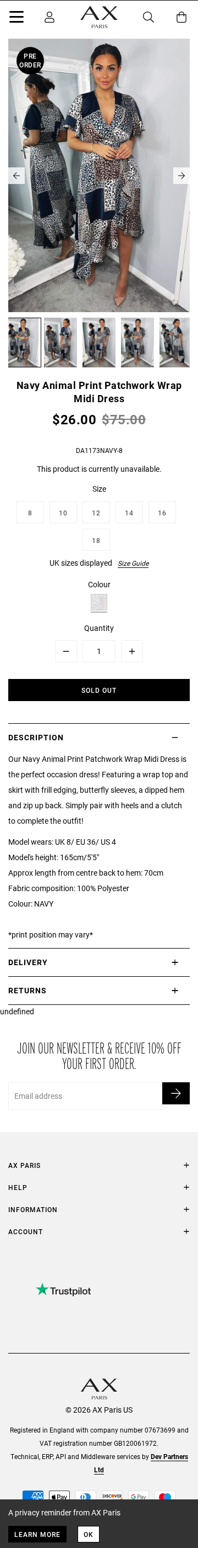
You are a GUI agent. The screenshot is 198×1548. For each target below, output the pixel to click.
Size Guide (133, 563)
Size (99, 488)
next (181, 175)
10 (63, 512)
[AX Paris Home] (99, 17)
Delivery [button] (28, 962)
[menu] (16, 19)
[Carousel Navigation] (99, 175)
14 (129, 512)
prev (16, 175)
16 (162, 512)
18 (96, 540)
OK (89, 1534)
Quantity (99, 628)
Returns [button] (27, 990)
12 (96, 512)
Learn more (37, 1534)
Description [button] (36, 737)
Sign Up (176, 1093)
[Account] (49, 17)
